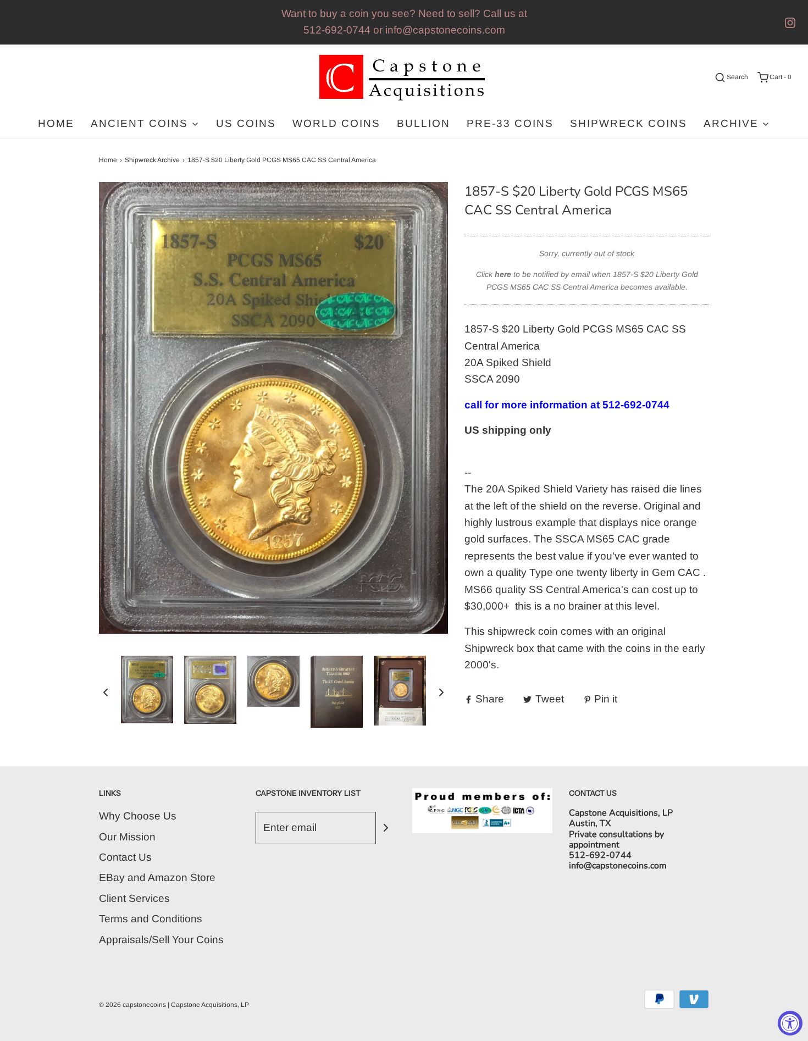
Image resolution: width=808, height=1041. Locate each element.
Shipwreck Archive (152, 160)
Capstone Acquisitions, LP (210, 1005)
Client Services (134, 898)
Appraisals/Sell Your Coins (161, 939)
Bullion (423, 123)
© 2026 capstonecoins (132, 1005)
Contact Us (125, 857)
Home (56, 123)
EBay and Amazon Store (157, 877)
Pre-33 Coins (510, 123)
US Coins (246, 123)
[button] (105, 691)
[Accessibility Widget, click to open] (790, 1023)
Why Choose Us (137, 816)
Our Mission (127, 837)
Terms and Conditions (150, 918)
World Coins (336, 123)
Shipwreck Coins (628, 123)
